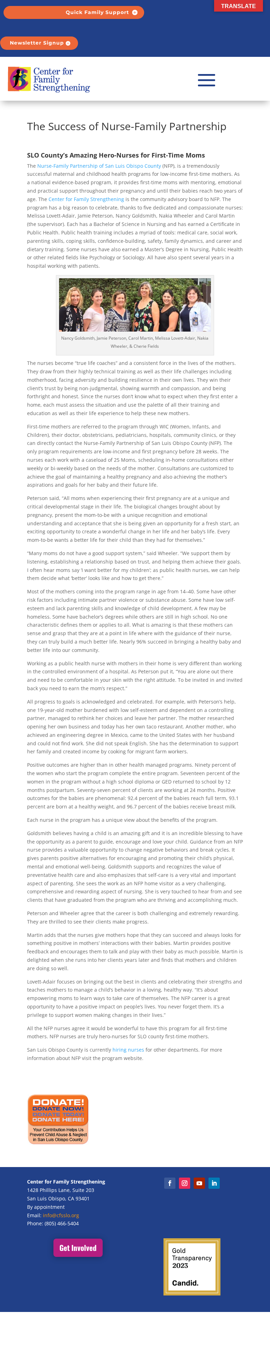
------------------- (144, 43)
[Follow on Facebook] (169, 1183)
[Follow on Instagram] (184, 1183)
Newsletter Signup (37, 43)
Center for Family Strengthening (86, 199)
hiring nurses (128, 1049)
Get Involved (78, 1247)
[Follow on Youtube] (199, 1183)
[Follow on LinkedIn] (214, 1183)
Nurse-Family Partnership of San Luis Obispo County (99, 165)
